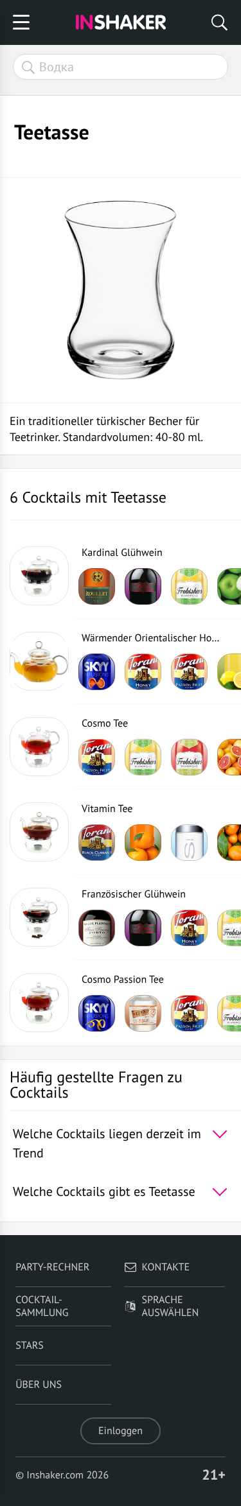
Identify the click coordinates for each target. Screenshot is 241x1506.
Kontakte (166, 1267)
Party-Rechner (52, 1267)
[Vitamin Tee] (39, 831)
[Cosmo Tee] (39, 746)
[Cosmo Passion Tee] (39, 1002)
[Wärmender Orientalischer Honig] (39, 661)
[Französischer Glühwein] (39, 917)
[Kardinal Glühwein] (39, 575)
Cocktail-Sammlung (41, 1306)
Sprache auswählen (170, 1306)
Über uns (38, 1384)
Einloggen (120, 1430)
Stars (29, 1345)
